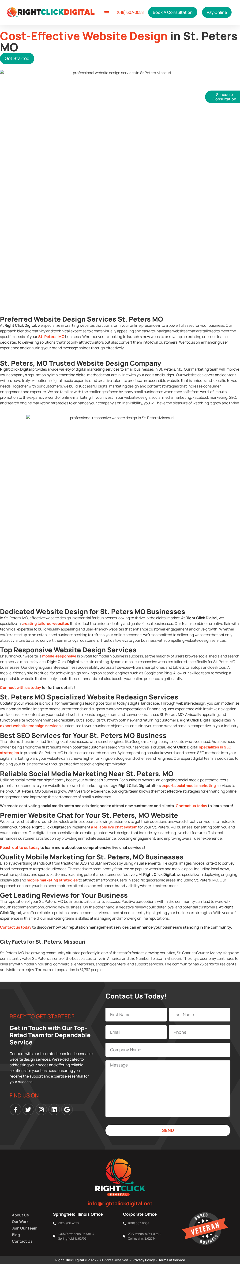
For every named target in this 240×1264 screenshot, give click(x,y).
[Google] (67, 1109)
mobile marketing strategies (52, 880)
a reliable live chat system (114, 827)
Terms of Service (171, 1260)
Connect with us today (20, 687)
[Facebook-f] (15, 1109)
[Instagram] (41, 1109)
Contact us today (191, 805)
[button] (107, 12)
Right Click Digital (69, 1260)
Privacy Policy (143, 1260)
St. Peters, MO (51, 336)
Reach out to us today (20, 847)
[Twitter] (28, 1109)
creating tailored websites (45, 623)
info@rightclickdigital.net (120, 1203)
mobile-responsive (59, 656)
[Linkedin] (54, 1109)
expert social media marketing (188, 785)
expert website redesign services (30, 725)
